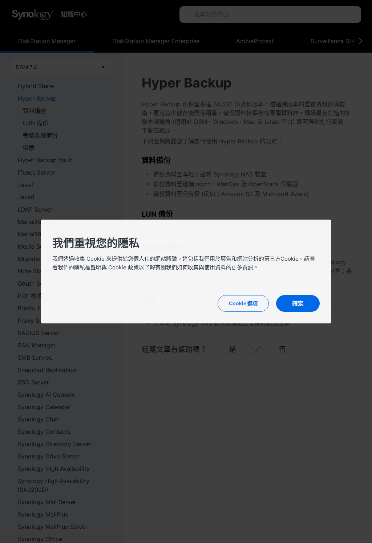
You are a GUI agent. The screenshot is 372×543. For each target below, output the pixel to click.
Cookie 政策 (123, 267)
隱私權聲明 (87, 267)
